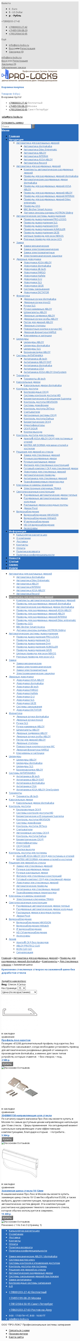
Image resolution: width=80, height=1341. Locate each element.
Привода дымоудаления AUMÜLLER (37, 646)
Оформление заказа (13, 67)
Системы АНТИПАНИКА (22, 773)
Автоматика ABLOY (27, 583)
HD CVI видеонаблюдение (31, 932)
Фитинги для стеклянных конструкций (39, 876)
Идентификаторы (26, 842)
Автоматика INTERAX (28, 587)
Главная (6, 958)
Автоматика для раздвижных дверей (31, 597)
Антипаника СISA (26, 786)
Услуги (13, 568)
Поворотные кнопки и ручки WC (35, 746)
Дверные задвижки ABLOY (31, 733)
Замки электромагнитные (31, 670)
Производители (18, 1333)
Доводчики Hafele (27, 693)
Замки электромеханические (33, 666)
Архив (12, 939)
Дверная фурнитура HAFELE (32, 749)
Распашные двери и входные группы (38, 912)
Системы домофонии (28, 822)
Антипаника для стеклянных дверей (38, 889)
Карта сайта (16, 1337)
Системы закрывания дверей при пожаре (34, 1276)
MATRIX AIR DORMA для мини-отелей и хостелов (44, 859)
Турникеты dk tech (27, 796)
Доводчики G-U (25, 696)
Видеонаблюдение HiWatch (32, 925)
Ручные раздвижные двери (32, 869)
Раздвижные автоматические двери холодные (44, 909)
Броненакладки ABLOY (29, 769)
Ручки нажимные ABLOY (30, 726)
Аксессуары (23, 935)
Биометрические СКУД (29, 839)
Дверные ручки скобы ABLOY (33, 736)
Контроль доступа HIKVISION (33, 819)
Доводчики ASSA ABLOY (30, 680)
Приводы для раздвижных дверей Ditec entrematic (46, 620)
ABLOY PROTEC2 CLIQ (28, 945)
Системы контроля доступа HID (34, 812)
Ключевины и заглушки (30, 753)
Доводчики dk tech (27, 686)
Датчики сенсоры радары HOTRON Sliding (40, 630)
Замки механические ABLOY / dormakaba (33, 1256)
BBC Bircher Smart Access (30, 626)
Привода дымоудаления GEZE (34, 650)
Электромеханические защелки (35, 673)
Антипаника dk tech (28, 776)
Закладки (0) (16, 51)
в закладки (8, 1033)
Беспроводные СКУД (28, 809)
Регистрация (27, 48)
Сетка (21, 984)
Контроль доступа (20, 806)
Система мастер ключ (22, 1259)
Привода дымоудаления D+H (33, 643)
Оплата (20, 548)
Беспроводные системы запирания (30, 1283)
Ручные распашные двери (32, 872)
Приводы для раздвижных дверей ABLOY (40, 613)
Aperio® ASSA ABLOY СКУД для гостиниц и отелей (45, 856)
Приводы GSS (24, 623)
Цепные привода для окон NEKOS (36, 653)
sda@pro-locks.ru (12, 116)
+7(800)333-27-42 (18, 27)
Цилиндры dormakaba (29, 763)
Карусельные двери (21, 799)
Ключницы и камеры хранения (27, 895)
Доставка (22, 541)
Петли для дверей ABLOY (31, 739)
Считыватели (24, 829)
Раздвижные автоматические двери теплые (43, 905)
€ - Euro (13, 9)
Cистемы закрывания (29, 706)
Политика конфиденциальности (35, 554)
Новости (14, 558)
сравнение (8, 1036)
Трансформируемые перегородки (36, 892)
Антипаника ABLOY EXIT (30, 779)
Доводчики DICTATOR (28, 709)
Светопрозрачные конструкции (28, 902)
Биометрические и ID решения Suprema (40, 816)
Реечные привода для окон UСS (35, 656)
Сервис (13, 564)
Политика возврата (28, 551)
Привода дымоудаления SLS (33, 640)
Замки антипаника (20, 1279)
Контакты (22, 544)
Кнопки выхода (25, 849)
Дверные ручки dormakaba (32, 716)
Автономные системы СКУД (32, 832)
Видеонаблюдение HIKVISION (33, 922)
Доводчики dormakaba (30, 683)
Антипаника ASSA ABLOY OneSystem (37, 789)
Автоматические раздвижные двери (31, 1273)
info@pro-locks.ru (19, 45)
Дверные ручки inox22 (29, 719)
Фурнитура (15, 713)
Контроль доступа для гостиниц (28, 852)
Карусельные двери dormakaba (35, 802)
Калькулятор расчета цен (31, 534)
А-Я (11, 1286)
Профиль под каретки (16, 1040)
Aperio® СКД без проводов (32, 942)
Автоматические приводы (32, 885)
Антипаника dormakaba (30, 783)
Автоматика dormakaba (30, 577)
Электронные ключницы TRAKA (35, 899)
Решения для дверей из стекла (27, 862)
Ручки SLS (22, 723)
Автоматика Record (27, 593)
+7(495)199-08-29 (18, 30)
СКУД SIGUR (23, 846)
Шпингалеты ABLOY (27, 729)
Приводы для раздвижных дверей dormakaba (43, 603)
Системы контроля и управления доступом (34, 1263)
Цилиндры (15, 756)
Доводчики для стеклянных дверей (37, 882)
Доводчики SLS (25, 699)
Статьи (13, 561)
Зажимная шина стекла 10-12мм (22, 1190)
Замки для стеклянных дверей (34, 866)
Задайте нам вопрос (13, 981)
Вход (12, 48)
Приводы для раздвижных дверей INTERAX (41, 616)
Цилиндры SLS (24, 766)
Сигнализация (24, 952)
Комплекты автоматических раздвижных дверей (45, 600)
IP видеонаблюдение (29, 929)
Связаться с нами (19, 1330)
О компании (23, 538)
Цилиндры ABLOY (26, 759)
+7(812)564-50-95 (18, 33)
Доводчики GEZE (26, 703)
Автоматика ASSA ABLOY (30, 590)
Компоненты (49, 961)
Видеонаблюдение (20, 919)
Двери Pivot (23, 915)
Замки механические (29, 663)
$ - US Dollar (16, 12)
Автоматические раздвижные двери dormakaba (45, 607)
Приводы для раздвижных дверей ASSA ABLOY (43, 610)
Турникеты (15, 792)
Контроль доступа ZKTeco (31, 826)
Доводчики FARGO (27, 690)
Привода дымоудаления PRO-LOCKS (37, 636)
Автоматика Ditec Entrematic (32, 580)
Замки (12, 660)
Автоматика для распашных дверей (30, 573)
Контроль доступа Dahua (31, 836)
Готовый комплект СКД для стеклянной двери (43, 879)
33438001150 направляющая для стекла (26, 1115)
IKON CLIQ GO (24, 949)
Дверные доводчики (21, 676)
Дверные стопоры (27, 743)
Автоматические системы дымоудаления (33, 633)
